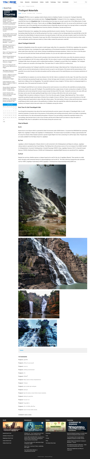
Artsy (47, 440)
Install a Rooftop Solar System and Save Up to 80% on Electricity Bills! (9, 94)
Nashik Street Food (7, 433)
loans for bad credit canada (30, 409)
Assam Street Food (7, 440)
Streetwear (48, 433)
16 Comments (39, 13)
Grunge (47, 438)
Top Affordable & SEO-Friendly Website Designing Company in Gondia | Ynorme (10, 35)
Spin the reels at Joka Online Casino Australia (34, 393)
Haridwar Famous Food (8, 435)
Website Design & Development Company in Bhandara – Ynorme (9, 41)
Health (4, 420)
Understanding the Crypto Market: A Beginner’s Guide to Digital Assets (10, 83)
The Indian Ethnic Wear (51, 443)
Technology (70, 420)
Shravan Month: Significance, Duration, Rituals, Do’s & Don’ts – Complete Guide (9, 89)
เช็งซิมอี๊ (25, 376)
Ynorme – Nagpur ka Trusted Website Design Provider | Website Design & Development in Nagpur (9, 77)
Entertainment (27, 420)
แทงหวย (25, 366)
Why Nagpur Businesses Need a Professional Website (10, 71)
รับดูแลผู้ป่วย (26, 403)
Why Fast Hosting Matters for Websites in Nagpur (10, 61)
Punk (47, 435)
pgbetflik (25, 359)
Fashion (48, 420)
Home (19, 6)
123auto (25, 383)
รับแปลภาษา (26, 399)
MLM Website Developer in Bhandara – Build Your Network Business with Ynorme (9, 47)
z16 (24, 373)
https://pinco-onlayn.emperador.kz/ (32, 379)
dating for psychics (28, 396)
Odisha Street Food (7, 443)
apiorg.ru (25, 389)
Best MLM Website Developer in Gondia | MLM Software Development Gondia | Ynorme (10, 29)
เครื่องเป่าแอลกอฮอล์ (28, 363)
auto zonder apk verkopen (29, 386)
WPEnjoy (50, 456)
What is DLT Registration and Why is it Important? (9, 52)
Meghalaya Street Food (8, 438)
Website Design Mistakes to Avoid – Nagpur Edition (9, 57)
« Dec (4, 121)
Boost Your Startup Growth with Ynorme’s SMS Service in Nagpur (10, 66)
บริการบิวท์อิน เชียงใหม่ (29, 406)
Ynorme (24, 13)
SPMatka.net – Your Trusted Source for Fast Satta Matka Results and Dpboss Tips (9, 100)
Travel (23, 6)
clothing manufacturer (29, 369)
